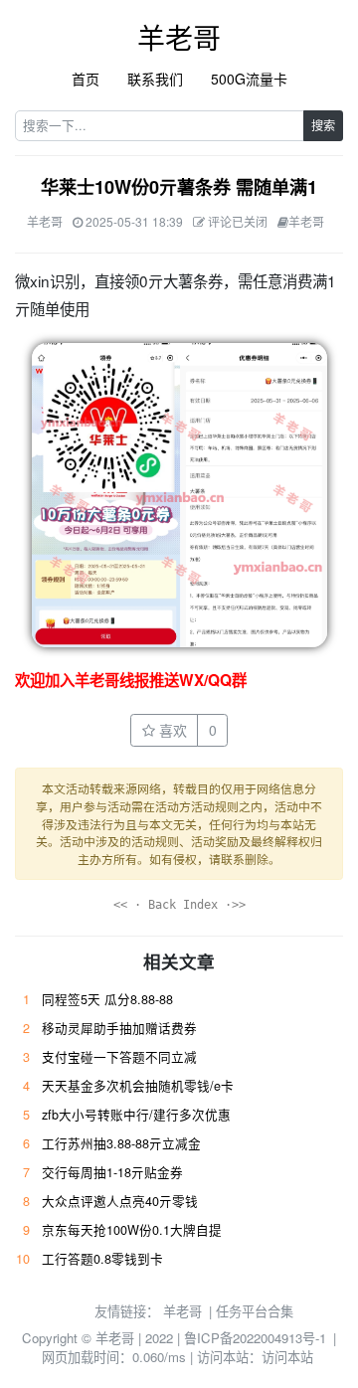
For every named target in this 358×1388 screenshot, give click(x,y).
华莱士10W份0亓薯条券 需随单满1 (179, 187)
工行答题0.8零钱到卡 (102, 1259)
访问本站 (287, 1356)
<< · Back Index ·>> (179, 905)
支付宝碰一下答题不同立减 (119, 1057)
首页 (85, 78)
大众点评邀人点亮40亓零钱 (120, 1201)
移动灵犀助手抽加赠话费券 (119, 1028)
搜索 (323, 124)
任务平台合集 (254, 1310)
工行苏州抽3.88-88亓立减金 (121, 1143)
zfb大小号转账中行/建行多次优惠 (136, 1115)
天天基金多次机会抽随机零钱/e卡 (138, 1086)
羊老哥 (179, 37)
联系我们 (155, 78)
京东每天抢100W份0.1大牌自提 (132, 1230)
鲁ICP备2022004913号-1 (255, 1337)
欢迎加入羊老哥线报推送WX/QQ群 (131, 680)
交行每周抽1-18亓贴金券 (112, 1172)
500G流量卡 (249, 78)
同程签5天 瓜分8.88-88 (107, 999)
